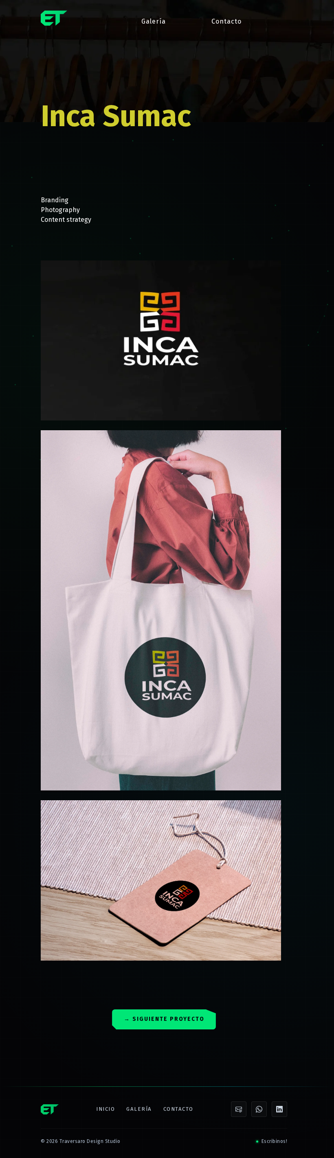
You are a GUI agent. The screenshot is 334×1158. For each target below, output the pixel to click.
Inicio (105, 1109)
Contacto (226, 21)
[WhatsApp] (259, 1109)
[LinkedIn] (279, 1109)
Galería (153, 21)
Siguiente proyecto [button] (164, 1019)
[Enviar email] (238, 1109)
